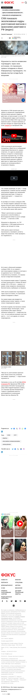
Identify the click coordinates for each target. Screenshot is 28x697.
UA (22, 2)
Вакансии (18, 588)
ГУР (15, 435)
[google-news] (25, 601)
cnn (9, 435)
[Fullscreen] (25, 353)
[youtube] (16, 601)
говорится (8, 125)
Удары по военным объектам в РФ (12, 12)
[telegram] (11, 601)
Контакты (4, 691)
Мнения (18, 579)
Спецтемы (18, 582)
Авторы (17, 585)
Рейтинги (4, 582)
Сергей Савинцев (6, 34)
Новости (4, 579)
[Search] (25, 2)
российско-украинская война (11, 441)
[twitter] (7, 601)
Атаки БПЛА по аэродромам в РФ (11, 15)
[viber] (20, 601)
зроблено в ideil (6, 694)
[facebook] (2, 601)
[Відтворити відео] (14, 136)
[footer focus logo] (8, 575)
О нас (3, 588)
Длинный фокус (7, 585)
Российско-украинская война (11, 10)
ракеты (5, 438)
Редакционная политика (6, 597)
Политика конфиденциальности (11, 689)
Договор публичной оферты (19, 592)
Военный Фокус (7, 7)
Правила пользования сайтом (6, 592)
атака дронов (7, 444)
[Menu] (2, 2)
